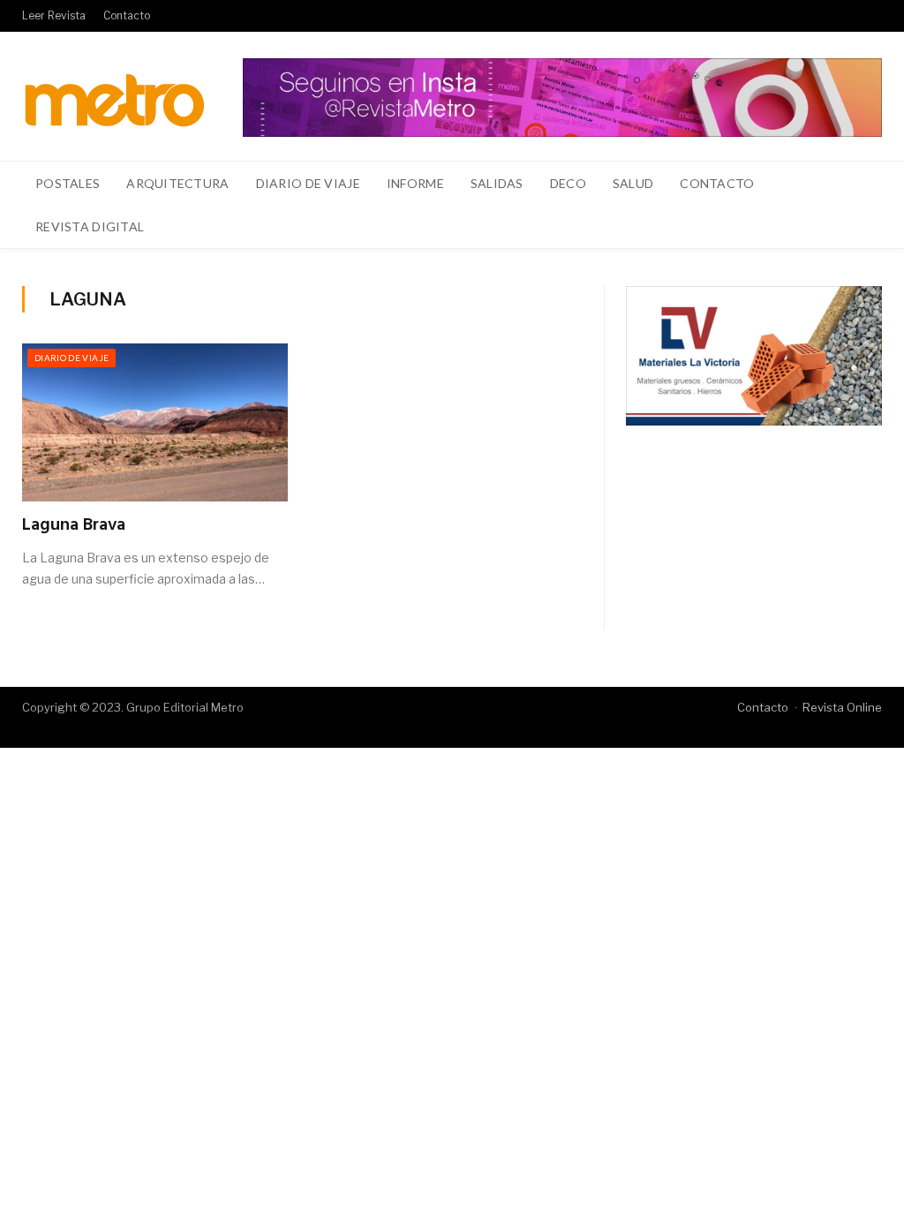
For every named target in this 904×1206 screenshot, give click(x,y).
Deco (568, 183)
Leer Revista (54, 15)
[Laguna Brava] (155, 422)
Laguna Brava (73, 525)
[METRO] (114, 96)
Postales (67, 183)
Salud (633, 183)
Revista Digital (89, 226)
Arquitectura (177, 183)
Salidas (497, 183)
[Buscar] (858, 227)
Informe (415, 183)
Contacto (126, 15)
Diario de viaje (308, 183)
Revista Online (842, 707)
